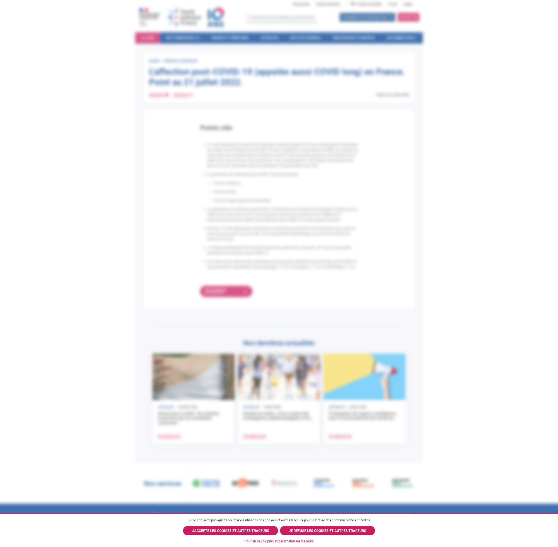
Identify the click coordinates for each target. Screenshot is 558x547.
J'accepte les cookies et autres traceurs (230, 530)
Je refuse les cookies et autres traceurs (327, 530)
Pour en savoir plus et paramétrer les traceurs (279, 541)
